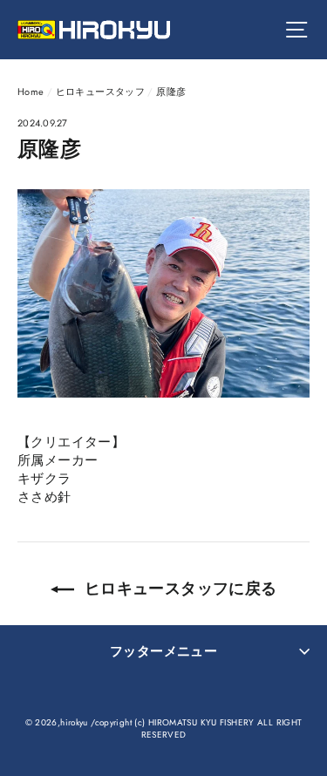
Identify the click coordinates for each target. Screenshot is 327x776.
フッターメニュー (163, 651)
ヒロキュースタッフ (100, 92)
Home (30, 92)
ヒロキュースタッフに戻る (179, 588)
